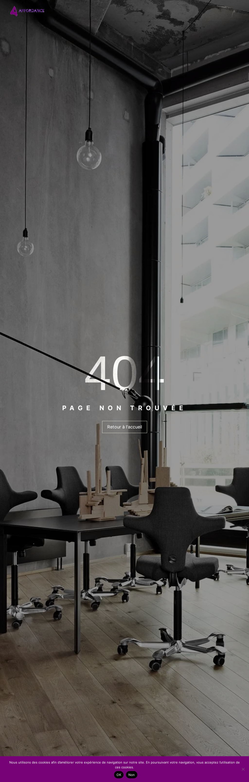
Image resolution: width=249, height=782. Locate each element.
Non (131, 775)
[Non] (242, 769)
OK (118, 775)
